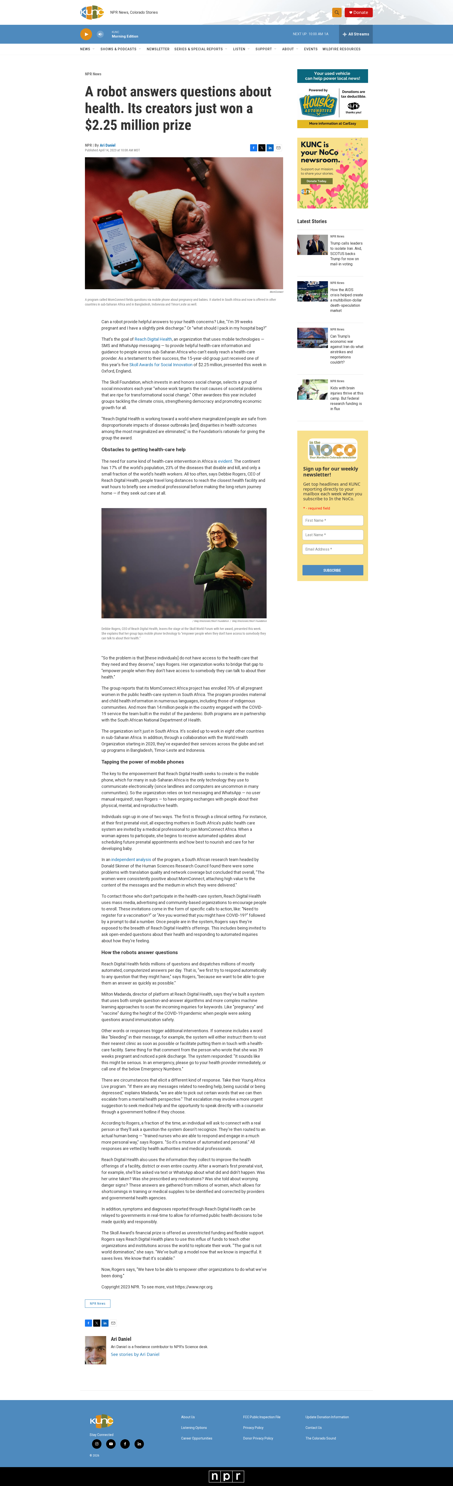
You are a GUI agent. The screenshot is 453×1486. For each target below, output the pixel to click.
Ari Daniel (107, 145)
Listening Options (194, 1428)
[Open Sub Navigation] (94, 49)
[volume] (100, 34)
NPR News (93, 74)
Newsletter (158, 49)
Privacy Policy (253, 1428)
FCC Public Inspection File (262, 1417)
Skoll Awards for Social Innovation (161, 364)
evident (225, 461)
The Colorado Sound (321, 1438)
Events (311, 49)
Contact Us (314, 1428)
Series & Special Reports (198, 49)
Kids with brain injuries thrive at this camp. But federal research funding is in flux (346, 398)
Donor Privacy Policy (258, 1438)
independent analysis (131, 859)
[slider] (108, 34)
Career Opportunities (196, 1438)
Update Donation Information (327, 1417)
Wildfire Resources (342, 49)
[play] (86, 34)
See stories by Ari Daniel (135, 1354)
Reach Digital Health (153, 339)
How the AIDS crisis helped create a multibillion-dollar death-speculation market (346, 300)
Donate (360, 12)
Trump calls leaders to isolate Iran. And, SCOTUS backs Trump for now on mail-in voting (346, 253)
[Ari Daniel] (95, 1350)
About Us (188, 1417)
